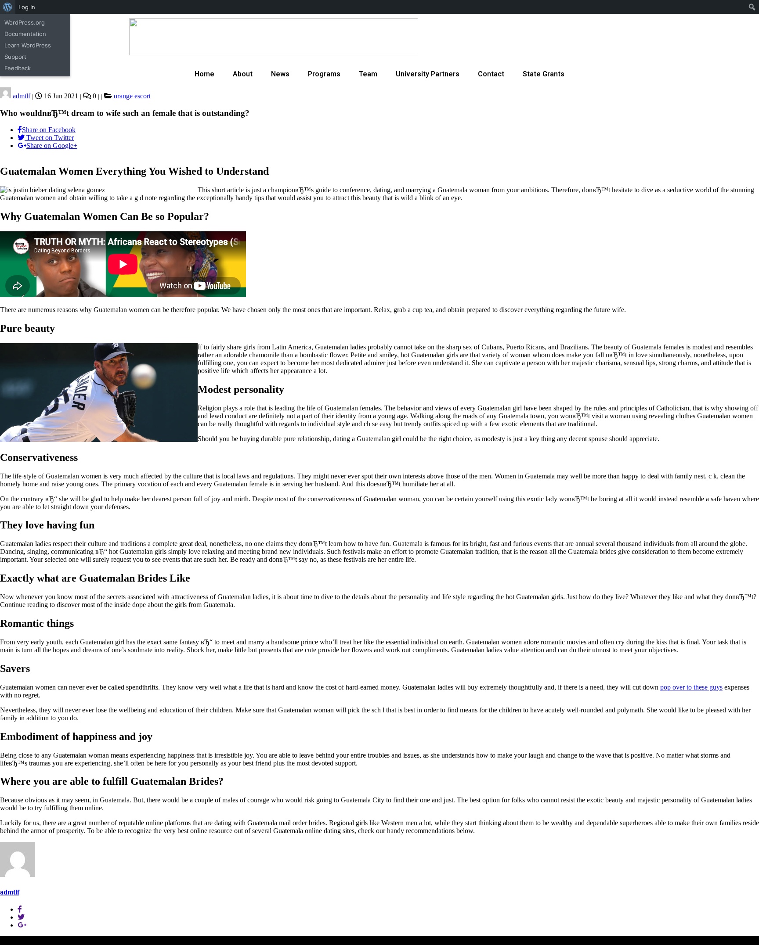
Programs (324, 74)
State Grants (543, 74)
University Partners (427, 74)
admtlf (20, 96)
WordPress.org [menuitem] (24, 22)
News (280, 74)
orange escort (132, 96)
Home (204, 74)
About (243, 74)
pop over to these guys (691, 687)
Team (368, 74)
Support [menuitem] (15, 56)
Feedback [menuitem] (17, 68)
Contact (491, 74)
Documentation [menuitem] (25, 33)
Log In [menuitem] (26, 7)
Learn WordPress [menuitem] (27, 45)
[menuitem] (7, 7)
